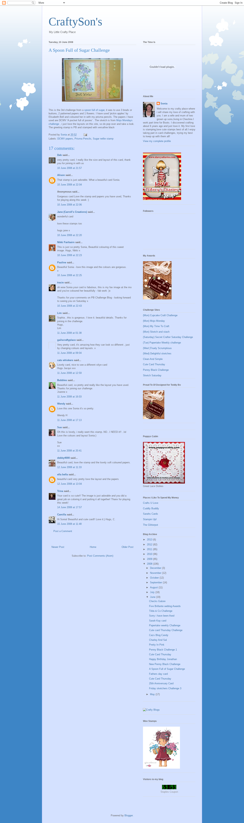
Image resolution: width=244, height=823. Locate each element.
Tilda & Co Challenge (160, 610)
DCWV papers (65, 138)
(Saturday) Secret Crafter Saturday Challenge (168, 337)
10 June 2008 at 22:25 (69, 275)
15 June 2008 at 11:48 (69, 523)
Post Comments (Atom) (100, 555)
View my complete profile (157, 141)
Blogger (128, 815)
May (153, 694)
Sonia (164, 103)
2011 (150, 549)
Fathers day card (158, 673)
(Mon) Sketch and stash (156, 331)
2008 (150, 563)
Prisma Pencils (83, 138)
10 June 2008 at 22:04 (69, 184)
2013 (150, 539)
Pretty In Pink (156, 644)
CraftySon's (75, 21)
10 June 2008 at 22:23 (69, 255)
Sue (59, 427)
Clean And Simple (153, 359)
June (153, 597)
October (155, 577)
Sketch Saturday (152, 375)
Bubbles (62, 380)
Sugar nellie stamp (103, 138)
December (156, 568)
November (156, 573)
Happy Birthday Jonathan (163, 659)
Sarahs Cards (150, 513)
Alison (61, 175)
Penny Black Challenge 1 (163, 649)
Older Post (127, 547)
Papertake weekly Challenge (164, 625)
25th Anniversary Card (161, 683)
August (154, 587)
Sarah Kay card (157, 620)
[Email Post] (85, 134)
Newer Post (57, 547)
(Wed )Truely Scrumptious (157, 348)
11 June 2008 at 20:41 (69, 450)
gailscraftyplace (66, 340)
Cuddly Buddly (151, 508)
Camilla (61, 514)
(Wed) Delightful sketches (157, 353)
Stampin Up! (150, 519)
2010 (150, 554)
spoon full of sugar (94, 110)
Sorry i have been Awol (161, 615)
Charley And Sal (158, 639)
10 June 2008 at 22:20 (69, 235)
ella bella (62, 474)
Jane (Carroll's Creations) (72, 211)
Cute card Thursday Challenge (165, 630)
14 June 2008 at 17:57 (69, 507)
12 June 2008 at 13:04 (69, 483)
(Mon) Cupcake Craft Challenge (160, 315)
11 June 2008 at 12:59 (69, 373)
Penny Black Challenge (156, 369)
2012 (150, 544)
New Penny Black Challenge (164, 664)
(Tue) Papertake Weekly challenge (162, 342)
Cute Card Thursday (154, 364)
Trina (60, 491)
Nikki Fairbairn (66, 242)
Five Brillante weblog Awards (165, 606)
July (152, 592)
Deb (59, 155)
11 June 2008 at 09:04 (69, 352)
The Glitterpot (150, 524)
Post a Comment (62, 531)
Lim (59, 313)
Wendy (61, 403)
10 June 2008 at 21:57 (69, 168)
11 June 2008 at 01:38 (69, 332)
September (156, 582)
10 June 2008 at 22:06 (69, 204)
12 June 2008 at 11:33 (69, 467)
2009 (150, 559)
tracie (60, 282)
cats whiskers (65, 360)
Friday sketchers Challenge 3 (165, 688)
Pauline (61, 262)
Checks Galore (157, 601)
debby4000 (63, 457)
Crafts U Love (150, 502)
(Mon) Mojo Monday (154, 320)
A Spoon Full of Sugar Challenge (167, 668)
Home (93, 547)
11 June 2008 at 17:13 (69, 420)
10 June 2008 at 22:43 (69, 305)
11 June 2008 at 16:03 (69, 396)
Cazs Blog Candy (158, 635)
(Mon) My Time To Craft (156, 326)
